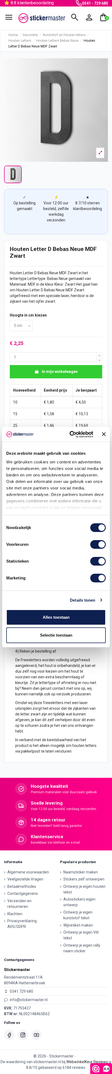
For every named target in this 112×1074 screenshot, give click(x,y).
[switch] (98, 544)
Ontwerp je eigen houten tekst (84, 889)
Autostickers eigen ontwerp (79, 902)
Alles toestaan (56, 617)
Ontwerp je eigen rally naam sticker (81, 948)
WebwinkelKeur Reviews (87, 1062)
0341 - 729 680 (95, 3)
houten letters (84, 745)
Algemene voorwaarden (28, 872)
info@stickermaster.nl (29, 1000)
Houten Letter (21, 273)
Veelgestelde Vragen (25, 879)
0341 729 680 (21, 991)
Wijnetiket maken (78, 925)
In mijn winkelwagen (60, 371)
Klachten (14, 914)
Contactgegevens (22, 893)
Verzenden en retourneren (19, 904)
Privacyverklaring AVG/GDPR (22, 924)
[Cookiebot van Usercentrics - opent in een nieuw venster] (70, 434)
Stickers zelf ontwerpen (83, 879)
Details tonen (82, 600)
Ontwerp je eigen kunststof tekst (77, 915)
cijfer (40, 301)
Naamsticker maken (80, 872)
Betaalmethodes (21, 886)
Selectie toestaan (56, 635)
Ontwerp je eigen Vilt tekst (81, 935)
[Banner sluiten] (104, 434)
